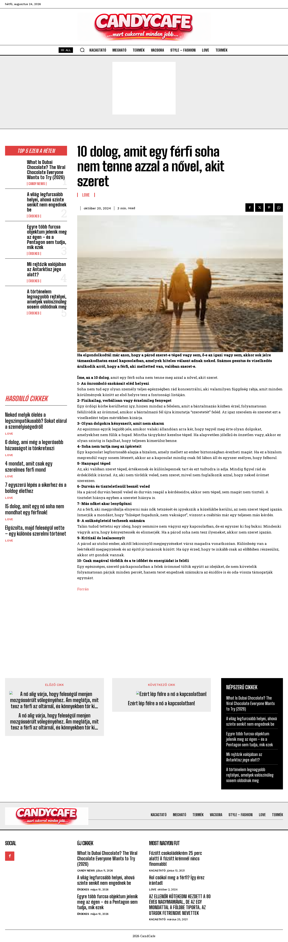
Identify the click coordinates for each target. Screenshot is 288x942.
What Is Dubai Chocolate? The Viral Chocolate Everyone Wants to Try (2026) (46, 169)
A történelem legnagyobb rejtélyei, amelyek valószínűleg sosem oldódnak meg (47, 299)
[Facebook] (249, 207)
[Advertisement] (144, 88)
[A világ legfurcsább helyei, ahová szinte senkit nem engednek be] (14, 200)
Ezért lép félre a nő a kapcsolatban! (161, 703)
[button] (82, 50)
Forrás (83, 589)
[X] (259, 207)
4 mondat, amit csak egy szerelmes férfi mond (28, 466)
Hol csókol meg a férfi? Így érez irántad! (177, 880)
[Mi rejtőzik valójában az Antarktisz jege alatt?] (14, 270)
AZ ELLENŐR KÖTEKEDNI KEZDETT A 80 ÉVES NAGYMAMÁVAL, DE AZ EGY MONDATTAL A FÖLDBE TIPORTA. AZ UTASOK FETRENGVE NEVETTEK (180, 905)
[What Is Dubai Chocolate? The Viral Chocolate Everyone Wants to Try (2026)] (14, 168)
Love (9, 433)
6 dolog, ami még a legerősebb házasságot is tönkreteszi (34, 445)
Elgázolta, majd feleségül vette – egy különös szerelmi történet (35, 531)
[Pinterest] (269, 207)
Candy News (36, 183)
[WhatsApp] (279, 207)
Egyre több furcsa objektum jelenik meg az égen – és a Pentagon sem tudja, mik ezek (47, 237)
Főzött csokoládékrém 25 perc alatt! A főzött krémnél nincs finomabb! (175, 858)
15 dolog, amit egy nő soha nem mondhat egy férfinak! (34, 509)
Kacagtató (157, 870)
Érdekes (33, 216)
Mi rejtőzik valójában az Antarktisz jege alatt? (46, 269)
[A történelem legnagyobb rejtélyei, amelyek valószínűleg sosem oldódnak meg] (14, 297)
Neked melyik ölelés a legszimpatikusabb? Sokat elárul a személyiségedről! (36, 421)
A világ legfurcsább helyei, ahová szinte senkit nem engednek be (46, 202)
